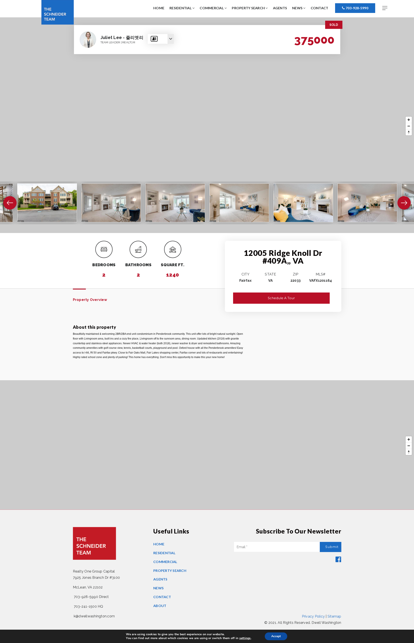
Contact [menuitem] (319, 8)
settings (245, 638)
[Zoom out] (409, 126)
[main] (207, 263)
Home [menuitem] (158, 8)
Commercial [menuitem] (212, 8)
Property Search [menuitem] (248, 8)
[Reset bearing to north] (409, 132)
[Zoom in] (409, 120)
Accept (276, 636)
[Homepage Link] (57, 12)
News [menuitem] (297, 8)
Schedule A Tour (281, 298)
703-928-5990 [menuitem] (356, 8)
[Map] (207, 125)
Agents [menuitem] (280, 8)
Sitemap (334, 616)
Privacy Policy (313, 616)
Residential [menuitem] (180, 8)
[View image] (47, 203)
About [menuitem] (159, 606)
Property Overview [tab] (90, 300)
